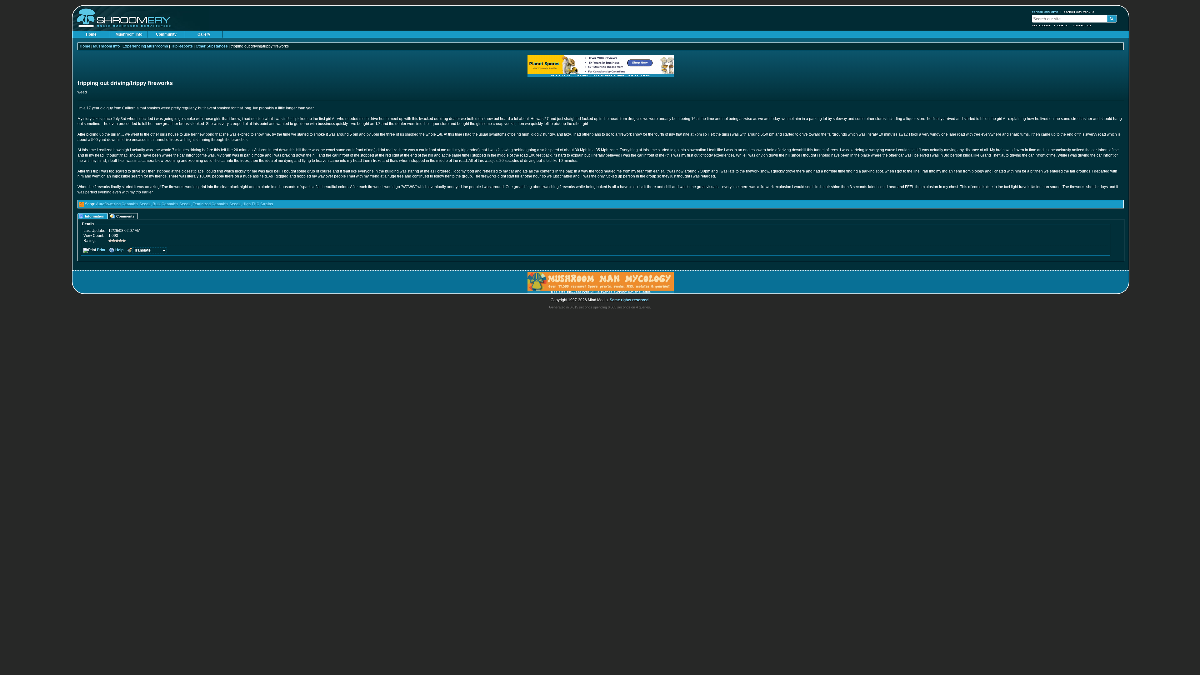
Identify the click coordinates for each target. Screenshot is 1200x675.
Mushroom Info (129, 34)
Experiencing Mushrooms (145, 46)
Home (91, 34)
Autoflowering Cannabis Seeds (123, 204)
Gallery (204, 34)
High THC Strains (257, 204)
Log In (1063, 25)
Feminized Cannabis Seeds (216, 204)
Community (166, 34)
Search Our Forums (1079, 12)
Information (94, 216)
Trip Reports (182, 46)
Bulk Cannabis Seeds (171, 204)
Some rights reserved (629, 300)
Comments (125, 216)
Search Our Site (1045, 12)
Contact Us (1082, 25)
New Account (1042, 25)
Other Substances (212, 46)
